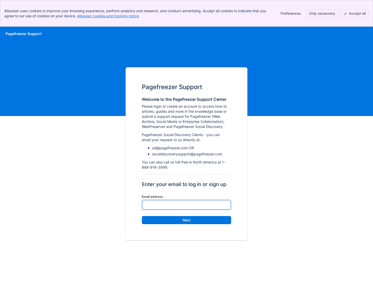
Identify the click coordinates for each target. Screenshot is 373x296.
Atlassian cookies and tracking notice (108, 16)
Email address (152, 197)
